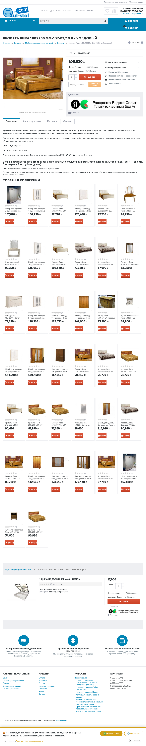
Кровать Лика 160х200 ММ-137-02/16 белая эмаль (106, 211)
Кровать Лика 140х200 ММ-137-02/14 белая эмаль (13, 425)
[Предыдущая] (129, 43)
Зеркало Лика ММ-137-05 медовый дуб (129, 264)
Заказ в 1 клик (94, 84)
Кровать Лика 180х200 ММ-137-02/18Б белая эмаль (129, 425)
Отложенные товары (12, 686)
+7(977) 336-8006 (132, 11)
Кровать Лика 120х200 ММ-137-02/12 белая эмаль (59, 211)
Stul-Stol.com (61, 720)
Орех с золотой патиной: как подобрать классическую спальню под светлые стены (88, 709)
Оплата (42, 678)
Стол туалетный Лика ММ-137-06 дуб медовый (128, 211)
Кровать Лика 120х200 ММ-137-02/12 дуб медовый (13, 478)
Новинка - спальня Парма (87, 692)
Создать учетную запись (13, 680)
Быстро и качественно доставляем (23, 648)
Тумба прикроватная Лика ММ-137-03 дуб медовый (14, 532)
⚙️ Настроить (133, 733)
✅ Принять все (111, 733)
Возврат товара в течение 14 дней (122, 648)
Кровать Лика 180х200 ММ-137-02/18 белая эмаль (59, 264)
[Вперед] (142, 43)
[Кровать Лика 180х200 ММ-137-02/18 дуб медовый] (33, 80)
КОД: (70, 53)
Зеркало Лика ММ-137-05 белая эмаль (82, 425)
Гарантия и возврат (47, 686)
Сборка (42, 683)
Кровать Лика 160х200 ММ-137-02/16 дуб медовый (106, 478)
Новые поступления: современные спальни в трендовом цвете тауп (86, 682)
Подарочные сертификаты (115, 2)
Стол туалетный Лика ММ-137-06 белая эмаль (12, 264)
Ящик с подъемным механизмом (59, 579)
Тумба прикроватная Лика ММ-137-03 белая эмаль (129, 318)
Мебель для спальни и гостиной (39, 43)
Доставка (43, 680)
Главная (6, 43)
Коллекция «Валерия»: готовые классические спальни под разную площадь (89, 702)
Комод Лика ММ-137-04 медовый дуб (106, 318)
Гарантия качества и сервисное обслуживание (73, 649)
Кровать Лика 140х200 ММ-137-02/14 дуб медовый (83, 371)
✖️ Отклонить (135, 740)
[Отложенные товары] (107, 11)
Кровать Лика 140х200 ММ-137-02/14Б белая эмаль (83, 264)
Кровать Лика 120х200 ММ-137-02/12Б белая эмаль (106, 371)
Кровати (60, 43)
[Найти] (105, 21)
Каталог (17, 43)
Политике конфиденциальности (29, 741)
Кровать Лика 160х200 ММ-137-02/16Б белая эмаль (106, 264)
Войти (5, 678)
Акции (41, 691)
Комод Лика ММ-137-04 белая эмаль (12, 318)
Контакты (127, 14)
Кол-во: (111, 584)
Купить (91, 77)
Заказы (6, 683)
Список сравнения (11, 689)
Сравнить (75, 113)
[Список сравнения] (114, 11)
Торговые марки (136, 2)
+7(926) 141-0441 (133, 8)
